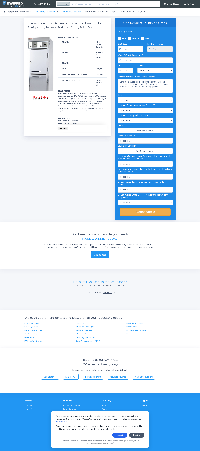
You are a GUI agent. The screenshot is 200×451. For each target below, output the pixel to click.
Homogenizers (30, 337)
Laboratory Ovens (83, 334)
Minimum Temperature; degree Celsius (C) (136, 105)
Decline (136, 435)
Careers (105, 409)
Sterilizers (130, 334)
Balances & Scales (31, 323)
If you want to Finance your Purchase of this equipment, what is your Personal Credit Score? (145, 157)
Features (122, 125)
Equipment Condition (127, 146)
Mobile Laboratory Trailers (137, 330)
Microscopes (131, 327)
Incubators (80, 323)
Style (120, 95)
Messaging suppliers (144, 377)
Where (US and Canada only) (130, 55)
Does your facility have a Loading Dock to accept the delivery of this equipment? (145, 170)
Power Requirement (126, 135)
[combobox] (63, 4)
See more (63, 128)
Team (104, 405)
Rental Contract (31, 409)
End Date (155, 44)
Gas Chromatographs (33, 334)
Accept (120, 435)
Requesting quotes (118, 377)
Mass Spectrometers (134, 323)
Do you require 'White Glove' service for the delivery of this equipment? (144, 196)
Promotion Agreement (73, 409)
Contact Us (189, 4)
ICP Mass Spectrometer (34, 341)
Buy (147, 38)
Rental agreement (93, 377)
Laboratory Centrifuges (85, 327)
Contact (144, 405)
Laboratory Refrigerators (85, 337)
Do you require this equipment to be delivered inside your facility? (143, 183)
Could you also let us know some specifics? (137, 76)
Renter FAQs (70, 377)
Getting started (50, 377)
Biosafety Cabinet (31, 327)
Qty (119, 65)
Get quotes (100, 254)
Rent (124, 38)
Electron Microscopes (33, 330)
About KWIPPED (42, 4)
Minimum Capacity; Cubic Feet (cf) (133, 115)
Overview (28, 405)
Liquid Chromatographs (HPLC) (88, 341)
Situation (141, 65)
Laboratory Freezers (84, 330)
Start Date (122, 44)
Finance (135, 38)
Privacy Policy (61, 421)
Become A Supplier (71, 405)
